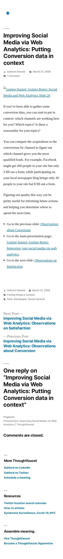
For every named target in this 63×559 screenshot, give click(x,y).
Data (9, 299)
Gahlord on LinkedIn (17, 467)
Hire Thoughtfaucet (17, 538)
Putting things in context (21, 294)
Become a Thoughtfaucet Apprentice (28, 543)
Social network (36, 299)
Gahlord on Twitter (16, 472)
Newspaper (20, 299)
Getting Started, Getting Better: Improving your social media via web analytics (32, 248)
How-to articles (14, 508)
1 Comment (13, 75)
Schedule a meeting (17, 477)
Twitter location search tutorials (25, 503)
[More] (8, 13)
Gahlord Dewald (16, 71)
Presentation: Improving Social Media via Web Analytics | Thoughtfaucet (30, 423)
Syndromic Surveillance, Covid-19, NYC (30, 512)
